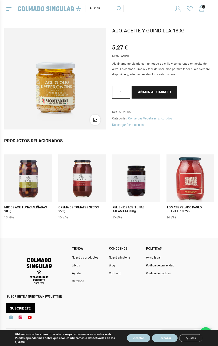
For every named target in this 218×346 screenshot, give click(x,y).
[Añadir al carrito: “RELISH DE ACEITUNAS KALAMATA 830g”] (136, 188)
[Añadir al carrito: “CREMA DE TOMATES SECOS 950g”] (82, 188)
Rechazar (164, 338)
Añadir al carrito (154, 92)
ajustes (20, 342)
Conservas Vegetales (142, 118)
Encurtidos (165, 118)
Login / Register (180, 5)
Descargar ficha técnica (128, 124)
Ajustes (191, 338)
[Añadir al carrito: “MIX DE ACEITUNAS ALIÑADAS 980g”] (28, 188)
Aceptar (138, 338)
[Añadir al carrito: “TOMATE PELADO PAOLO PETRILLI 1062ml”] (190, 188)
